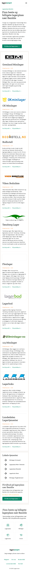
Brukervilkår (21, 559)
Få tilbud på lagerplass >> (12, 46)
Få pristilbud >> (16, 91)
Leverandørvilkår (11, 564)
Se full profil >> (6, 91)
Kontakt (20, 564)
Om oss (13, 559)
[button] (26, 3)
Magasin (6, 559)
